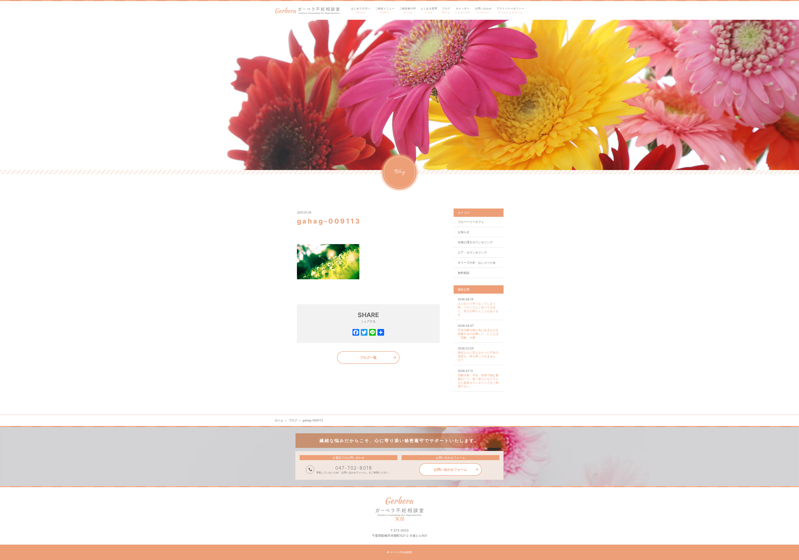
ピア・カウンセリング (472, 252)
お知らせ (463, 232)
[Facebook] (356, 333)
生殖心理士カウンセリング (475, 242)
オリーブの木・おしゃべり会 (477, 262)
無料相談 (463, 272)
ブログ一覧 (368, 357)
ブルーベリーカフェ (471, 222)
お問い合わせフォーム (450, 469)
